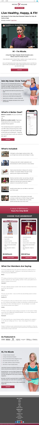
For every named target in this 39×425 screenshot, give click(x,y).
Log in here (14, 20)
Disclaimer (19, 418)
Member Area (19, 410)
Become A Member (19, 7)
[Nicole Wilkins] (19, 4)
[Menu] (37, 1)
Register (19, 411)
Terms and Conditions (19, 417)
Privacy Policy (19, 416)
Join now (19, 69)
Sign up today (10, 257)
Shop (19, 405)
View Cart (19, 406)
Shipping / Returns (19, 407)
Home (19, 399)
